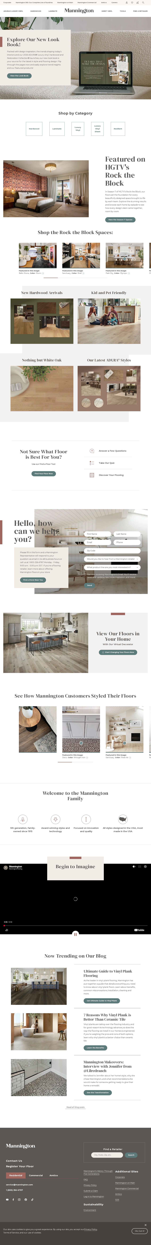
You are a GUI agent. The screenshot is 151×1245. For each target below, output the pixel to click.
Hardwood (35, 11)
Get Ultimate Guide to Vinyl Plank (102, 1001)
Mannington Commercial (87, 2)
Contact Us (14, 1160)
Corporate (7, 2)
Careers (114, 2)
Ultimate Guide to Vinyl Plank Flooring (108, 973)
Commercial (36, 1175)
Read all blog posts (75, 1107)
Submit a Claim (91, 1191)
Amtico (104, 2)
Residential (15, 1175)
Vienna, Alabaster (84, 757)
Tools (123, 11)
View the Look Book (19, 76)
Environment (90, 1210)
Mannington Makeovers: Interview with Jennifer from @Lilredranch (108, 1066)
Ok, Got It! (139, 1231)
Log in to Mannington (94, 1196)
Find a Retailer (140, 11)
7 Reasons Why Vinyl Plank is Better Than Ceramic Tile (107, 1017)
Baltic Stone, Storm (30, 273)
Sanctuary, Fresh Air (41, 757)
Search (131, 1155)
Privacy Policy (90, 1185)
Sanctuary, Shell (72, 273)
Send (89, 585)
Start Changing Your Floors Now (119, 652)
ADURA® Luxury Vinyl (13, 11)
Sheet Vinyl (107, 11)
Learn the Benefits (95, 1048)
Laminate (53, 11)
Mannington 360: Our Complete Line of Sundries (34, 2)
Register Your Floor (20, 1166)
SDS (117, 1200)
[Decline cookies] (145, 1224)
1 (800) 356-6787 (14, 1190)
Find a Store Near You (33, 580)
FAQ (86, 1179)
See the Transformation (98, 1093)
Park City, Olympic (116, 273)
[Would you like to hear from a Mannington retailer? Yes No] (112, 559)
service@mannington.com (19, 1185)
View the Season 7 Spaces (120, 220)
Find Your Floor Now (44, 474)
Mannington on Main (65, 2)
